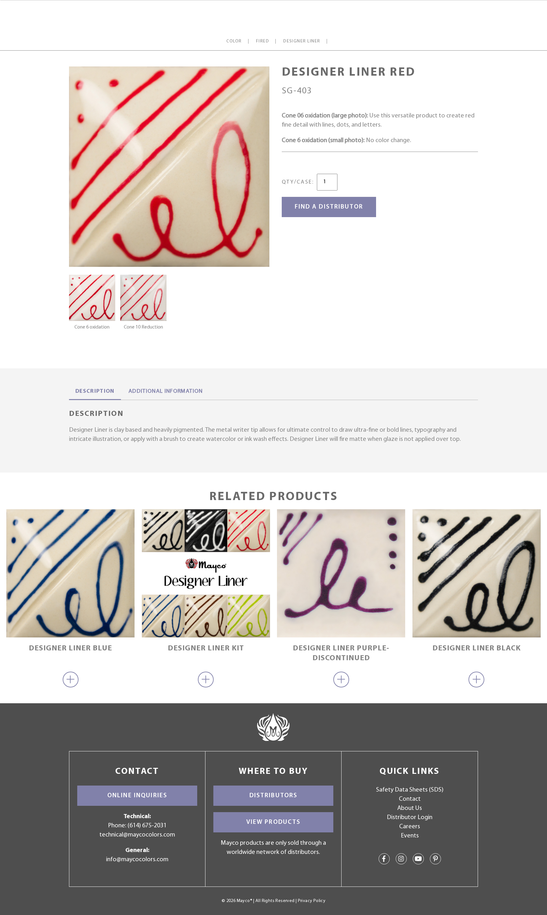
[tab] (95, 392)
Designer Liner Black (476, 648)
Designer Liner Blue (70, 648)
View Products (273, 822)
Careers (409, 827)
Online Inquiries (137, 796)
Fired (262, 41)
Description (95, 391)
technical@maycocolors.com (137, 835)
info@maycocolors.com (137, 859)
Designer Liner (301, 41)
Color (234, 41)
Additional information (166, 391)
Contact (410, 799)
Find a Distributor (329, 207)
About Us (409, 808)
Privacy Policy (311, 901)
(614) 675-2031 (147, 826)
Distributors (273, 796)
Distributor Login (409, 817)
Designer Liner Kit (206, 648)
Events (410, 836)
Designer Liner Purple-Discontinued (341, 653)
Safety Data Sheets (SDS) (409, 790)
